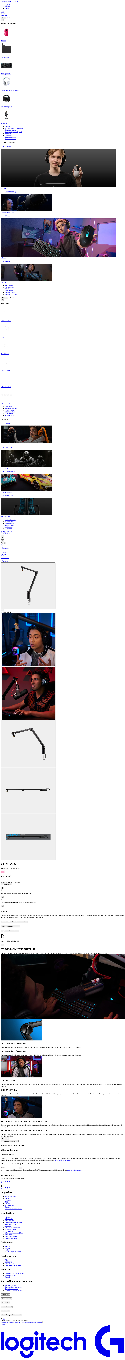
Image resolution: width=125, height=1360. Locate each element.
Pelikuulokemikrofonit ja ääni (14, 1222)
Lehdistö (7, 1203)
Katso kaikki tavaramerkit (62, 1160)
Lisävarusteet (5, 548)
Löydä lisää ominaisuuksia (9, 1141)
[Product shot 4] (28, 837)
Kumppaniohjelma (10, 1285)
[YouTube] (8, 1182)
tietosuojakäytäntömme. (74, 1170)
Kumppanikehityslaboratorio (13, 1287)
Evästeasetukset (26, 1322)
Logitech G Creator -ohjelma (13, 1290)
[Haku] (2, 536)
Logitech (7, 5)
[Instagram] (2, 1182)
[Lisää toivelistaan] (2, 610)
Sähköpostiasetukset (11, 1275)
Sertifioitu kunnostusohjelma (13, 1209)
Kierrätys (7, 1207)
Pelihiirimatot (9, 1219)
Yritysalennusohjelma (11, 1289)
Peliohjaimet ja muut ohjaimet (14, 1233)
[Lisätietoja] (2, 945)
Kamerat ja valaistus (11, 1229)
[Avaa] (4, 543)
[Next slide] (7, 1138)
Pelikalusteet (8, 1234)
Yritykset (7, 7)
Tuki (2, 12)
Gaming (3, 545)
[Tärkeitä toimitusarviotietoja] (2, 897)
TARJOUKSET (6, 534)
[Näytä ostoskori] (2, 543)
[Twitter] (4, 1182)
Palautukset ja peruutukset (13, 1265)
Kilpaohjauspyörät (10, 1224)
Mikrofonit (8, 1226)
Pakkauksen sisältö (7, 926)
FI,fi (4, 14)
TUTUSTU (4, 297)
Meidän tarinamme (10, 1196)
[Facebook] (6, 1182)
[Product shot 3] (28, 790)
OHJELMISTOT (6, 532)
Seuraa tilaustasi (10, 1263)
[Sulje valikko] (2, 20)
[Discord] (9, 1182)
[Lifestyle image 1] (28, 640)
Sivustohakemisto (36, 1322)
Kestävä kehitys (9, 1205)
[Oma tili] (2, 541)
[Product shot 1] (28, 585)
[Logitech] (4, 15)
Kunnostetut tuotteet (11, 1236)
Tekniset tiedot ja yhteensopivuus (11, 922)
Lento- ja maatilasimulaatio (13, 1227)
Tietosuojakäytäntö (15, 1322)
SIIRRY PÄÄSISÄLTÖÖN (9, 1)
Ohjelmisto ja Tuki (7, 931)
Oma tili (7, 1277)
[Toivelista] (2, 538)
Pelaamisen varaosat (11, 1238)
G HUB (7, 1246)
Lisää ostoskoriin (6, 884)
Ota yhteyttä (8, 1262)
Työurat (7, 1198)
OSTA (3, 17)
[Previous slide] (3, 1138)
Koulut (7, 8)
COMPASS (4, 552)
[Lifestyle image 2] (28, 694)
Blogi (6, 1202)
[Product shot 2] (28, 744)
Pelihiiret (7, 1217)
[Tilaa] (20, 1168)
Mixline (7, 1250)
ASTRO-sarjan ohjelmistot (13, 1252)
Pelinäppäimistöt (10, 1220)
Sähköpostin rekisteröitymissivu (14, 1273)
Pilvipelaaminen (10, 1231)
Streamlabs (8, 1248)
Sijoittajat (7, 1200)
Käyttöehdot (4, 1322)
